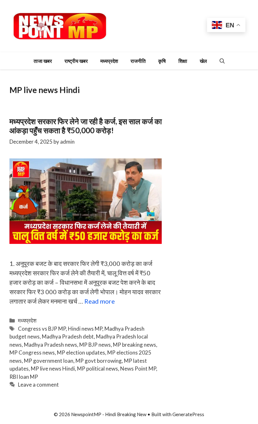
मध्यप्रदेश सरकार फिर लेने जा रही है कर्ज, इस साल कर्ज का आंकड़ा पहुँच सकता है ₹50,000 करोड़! (85, 126)
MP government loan (48, 360)
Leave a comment (38, 384)
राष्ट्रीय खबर (76, 61)
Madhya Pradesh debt (68, 336)
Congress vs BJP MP (42, 328)
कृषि (162, 61)
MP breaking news (134, 344)
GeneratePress (188, 414)
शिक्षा (182, 61)
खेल (203, 61)
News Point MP (138, 368)
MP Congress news (32, 352)
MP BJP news (95, 344)
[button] (222, 60)
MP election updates (81, 352)
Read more (99, 301)
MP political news (97, 368)
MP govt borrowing (99, 360)
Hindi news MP (85, 328)
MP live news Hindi (53, 368)
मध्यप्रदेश (109, 61)
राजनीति (138, 61)
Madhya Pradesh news (50, 344)
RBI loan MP (23, 376)
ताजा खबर (43, 61)
